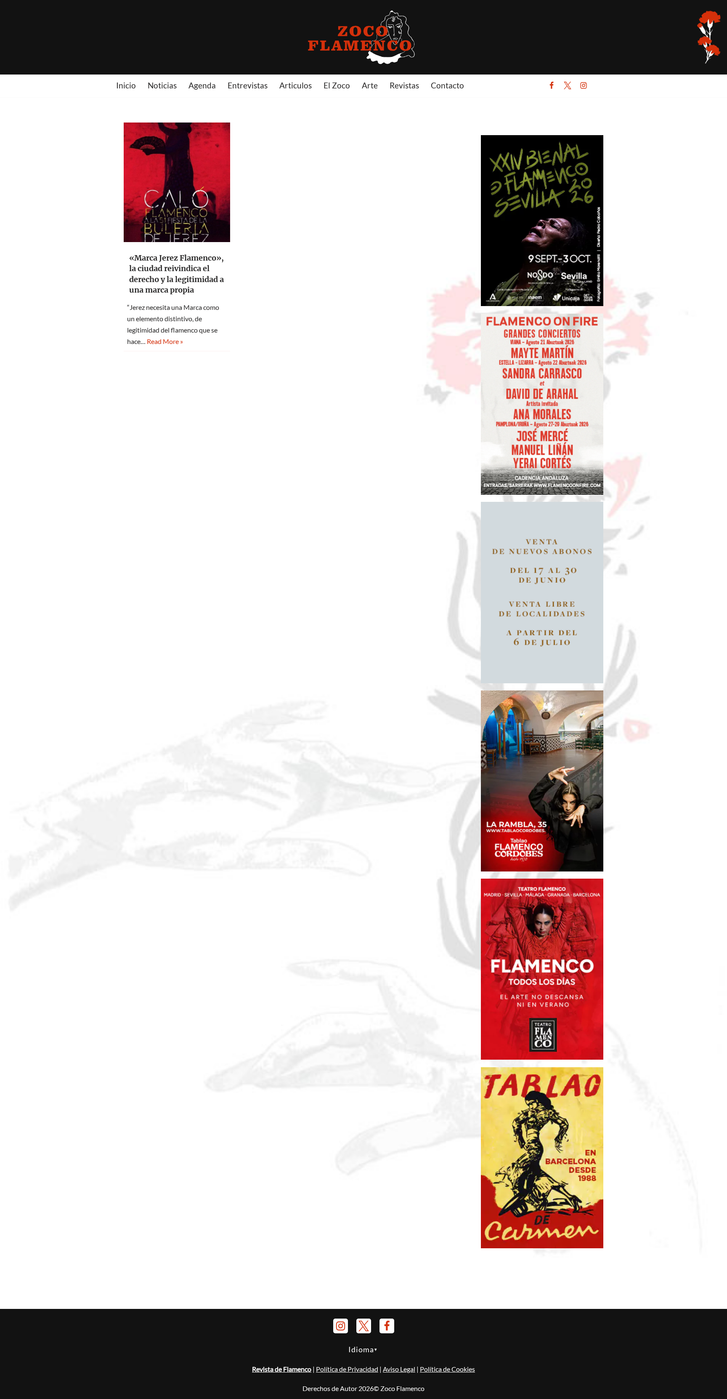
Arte (370, 85)
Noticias (162, 85)
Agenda (202, 85)
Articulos (295, 85)
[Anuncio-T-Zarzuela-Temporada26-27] (542, 681)
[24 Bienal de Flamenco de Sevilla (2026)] (542, 303)
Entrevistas (248, 85)
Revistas (404, 85)
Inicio (126, 85)
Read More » (165, 341)
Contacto (447, 85)
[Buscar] (604, 85)
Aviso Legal (399, 1369)
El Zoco (337, 85)
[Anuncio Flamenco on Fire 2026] (542, 492)
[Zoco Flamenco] (363, 37)
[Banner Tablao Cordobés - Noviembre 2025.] (542, 869)
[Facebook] (551, 85)
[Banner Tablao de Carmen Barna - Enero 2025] (542, 1246)
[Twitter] (567, 85)
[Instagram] (583, 85)
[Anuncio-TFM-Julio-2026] (542, 1057)
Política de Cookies (447, 1369)
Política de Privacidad (347, 1369)
